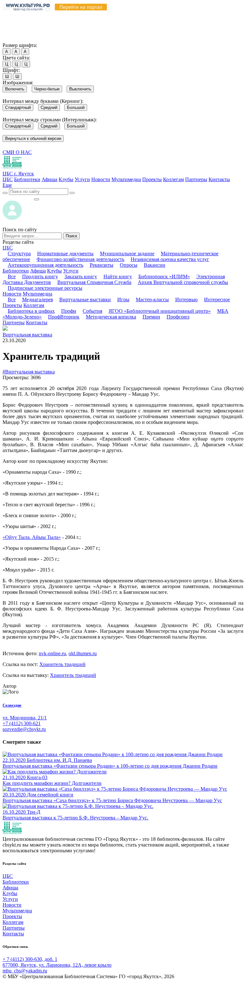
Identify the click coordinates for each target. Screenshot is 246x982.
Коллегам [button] (33, 305)
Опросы (128, 265)
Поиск (71, 236)
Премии (151, 316)
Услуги (82, 179)
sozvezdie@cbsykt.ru (24, 729)
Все (12, 276)
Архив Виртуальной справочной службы (183, 282)
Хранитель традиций (62, 664)
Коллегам (173, 179)
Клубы (66, 179)
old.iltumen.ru (83, 653)
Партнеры (196, 179)
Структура (19, 253)
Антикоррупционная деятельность (45, 265)
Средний (49, 107)
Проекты (152, 179)
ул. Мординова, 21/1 (25, 717)
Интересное (217, 299)
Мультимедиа (126, 179)
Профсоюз (178, 316)
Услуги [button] (70, 270)
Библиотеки (27, 179)
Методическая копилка (111, 316)
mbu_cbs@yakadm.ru (25, 970)
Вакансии (154, 265)
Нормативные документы (65, 253)
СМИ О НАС (17, 152)
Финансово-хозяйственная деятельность (80, 259)
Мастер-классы (152, 299)
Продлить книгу (40, 276)
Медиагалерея (37, 299)
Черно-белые (47, 89)
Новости (100, 179)
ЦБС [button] (8, 247)
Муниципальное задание (127, 253)
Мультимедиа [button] (37, 293)
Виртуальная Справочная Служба (94, 282)
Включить (14, 89)
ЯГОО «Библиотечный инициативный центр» (160, 311)
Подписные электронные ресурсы (45, 288)
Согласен (14, 39)
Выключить (80, 89)
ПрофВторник (63, 316)
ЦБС (8, 179)
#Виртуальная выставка (29, 371)
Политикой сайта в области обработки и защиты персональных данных (115, 21)
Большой (76, 107)
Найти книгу (117, 276)
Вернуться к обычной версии (33, 138)
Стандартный (18, 107)
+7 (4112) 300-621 (22, 723)
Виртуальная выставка (27, 334)
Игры (123, 299)
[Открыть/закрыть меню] (36, 199)
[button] (7, 185)
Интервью (186, 299)
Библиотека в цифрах (31, 311)
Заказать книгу (80, 276)
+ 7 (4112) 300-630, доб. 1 (30, 959)
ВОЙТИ (18, 197)
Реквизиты (101, 265)
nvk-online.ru (52, 653)
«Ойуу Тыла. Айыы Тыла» (32, 537)
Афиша (49, 179)
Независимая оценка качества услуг (170, 259)
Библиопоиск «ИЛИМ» (164, 276)
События (92, 311)
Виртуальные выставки (85, 299)
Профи (68, 311)
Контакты (219, 179)
